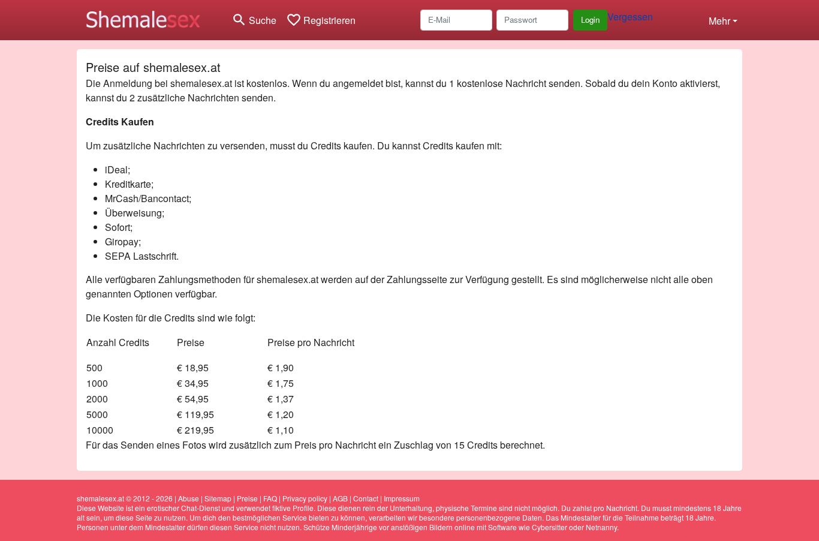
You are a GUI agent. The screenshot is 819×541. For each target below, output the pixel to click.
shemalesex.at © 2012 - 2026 (125, 498)
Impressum (402, 498)
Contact (365, 498)
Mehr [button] (719, 21)
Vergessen (630, 16)
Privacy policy (304, 498)
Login (590, 19)
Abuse (188, 498)
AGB (340, 498)
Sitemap (217, 498)
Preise (247, 498)
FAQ (270, 498)
